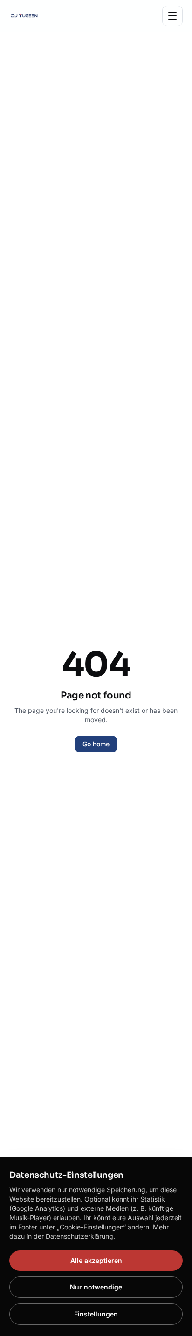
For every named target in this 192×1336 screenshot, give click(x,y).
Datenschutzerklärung (79, 1236)
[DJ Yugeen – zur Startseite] (24, 15)
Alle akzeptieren (96, 1260)
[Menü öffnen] (172, 16)
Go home (96, 744)
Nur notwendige (96, 1287)
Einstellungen (96, 1314)
